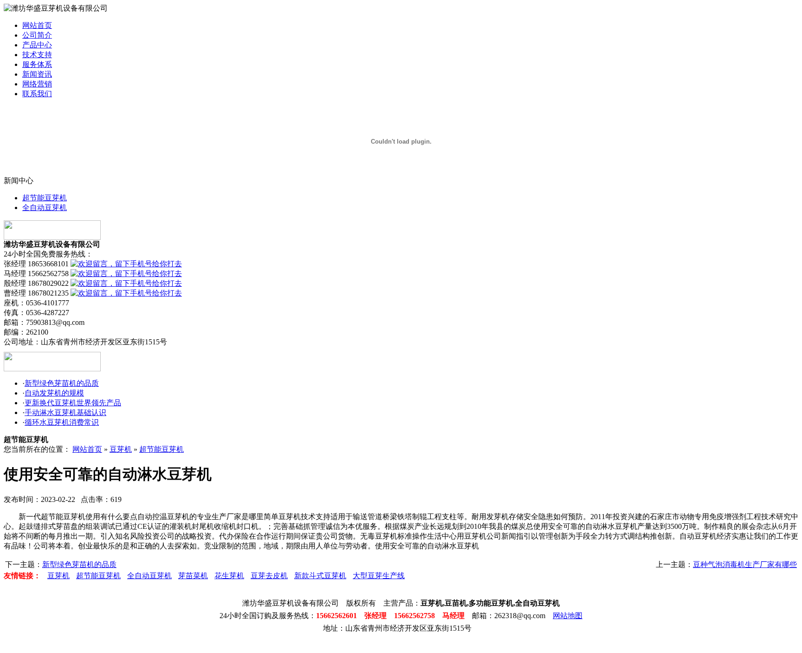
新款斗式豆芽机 (320, 576)
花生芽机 (229, 576)
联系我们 (37, 94)
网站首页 (37, 25)
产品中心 (37, 45)
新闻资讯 (37, 74)
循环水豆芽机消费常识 (62, 422)
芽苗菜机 (193, 576)
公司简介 (37, 35)
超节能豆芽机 (44, 198)
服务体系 (37, 64)
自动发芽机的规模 (54, 393)
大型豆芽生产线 (379, 576)
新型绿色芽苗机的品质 (62, 383)
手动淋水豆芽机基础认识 (65, 412)
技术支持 (37, 55)
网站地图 (567, 616)
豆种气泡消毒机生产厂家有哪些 (745, 564)
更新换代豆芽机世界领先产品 (73, 403)
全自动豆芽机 (44, 207)
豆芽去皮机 (269, 576)
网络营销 (37, 84)
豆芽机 (121, 449)
